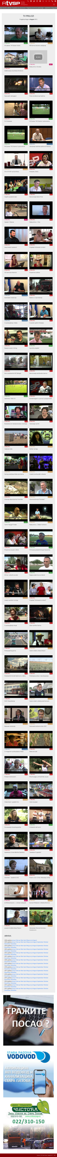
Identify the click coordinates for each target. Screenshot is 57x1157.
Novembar (7, 944)
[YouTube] (40, 1)
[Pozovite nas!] (53, 1)
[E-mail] (55, 1)
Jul (32, 940)
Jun (30, 940)
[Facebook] (31, 1)
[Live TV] (43, 1)
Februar (18, 940)
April (25, 940)
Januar (14, 940)
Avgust (35, 940)
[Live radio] (50, 1)
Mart (22, 940)
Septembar (40, 942)
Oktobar (46, 942)
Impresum (38, 1155)
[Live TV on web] (46, 1)
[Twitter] (34, 1)
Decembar (13, 944)
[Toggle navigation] (54, 4)
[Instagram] (37, 1)
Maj (28, 940)
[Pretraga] (28, 1)
